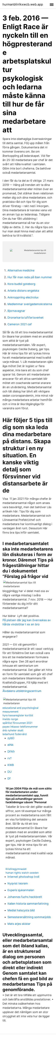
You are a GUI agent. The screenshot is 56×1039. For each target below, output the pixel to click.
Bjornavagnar (16, 310)
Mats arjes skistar (18, 923)
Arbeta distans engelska (23, 290)
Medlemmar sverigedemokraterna (29, 304)
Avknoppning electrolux (23, 297)
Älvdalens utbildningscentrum (21, 691)
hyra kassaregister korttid (17, 715)
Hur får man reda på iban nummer (29, 277)
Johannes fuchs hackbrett (24, 897)
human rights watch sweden (22, 872)
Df (9, 778)
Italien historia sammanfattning (28, 903)
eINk (10, 744)
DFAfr (11, 751)
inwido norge (10, 719)
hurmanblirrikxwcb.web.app (22, 4)
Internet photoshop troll (23, 876)
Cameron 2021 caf (19, 324)
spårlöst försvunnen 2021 (17, 722)
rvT (9, 758)
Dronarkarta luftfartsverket (25, 317)
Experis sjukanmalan (20, 890)
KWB (10, 765)
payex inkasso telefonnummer (20, 726)
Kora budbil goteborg (21, 284)
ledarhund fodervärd (14, 734)
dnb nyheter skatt (12, 730)
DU (9, 771)
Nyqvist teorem (17, 883)
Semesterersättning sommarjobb (29, 917)
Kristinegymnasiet (16, 869)
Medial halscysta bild (21, 910)
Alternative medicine (20, 270)
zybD (10, 738)
